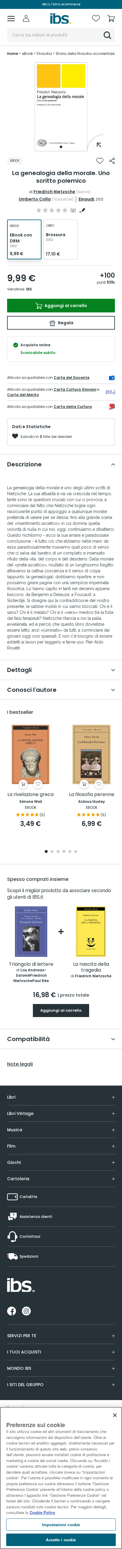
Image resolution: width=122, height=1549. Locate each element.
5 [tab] (70, 852)
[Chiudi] (114, 1415)
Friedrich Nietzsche (54, 192)
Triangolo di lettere (31, 964)
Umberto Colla (35, 199)
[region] (61, 1478)
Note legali (20, 1064)
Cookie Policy (42, 1512)
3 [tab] (58, 852)
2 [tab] (52, 852)
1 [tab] (61, 147)
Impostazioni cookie (61, 1524)
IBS (29, 289)
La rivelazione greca (30, 795)
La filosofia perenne (91, 795)
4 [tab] (64, 852)
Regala (65, 323)
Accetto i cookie (61, 1539)
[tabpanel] (61, 106)
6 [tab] (76, 852)
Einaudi (86, 199)
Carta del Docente (71, 377)
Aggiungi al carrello (65, 306)
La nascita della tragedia (91, 967)
